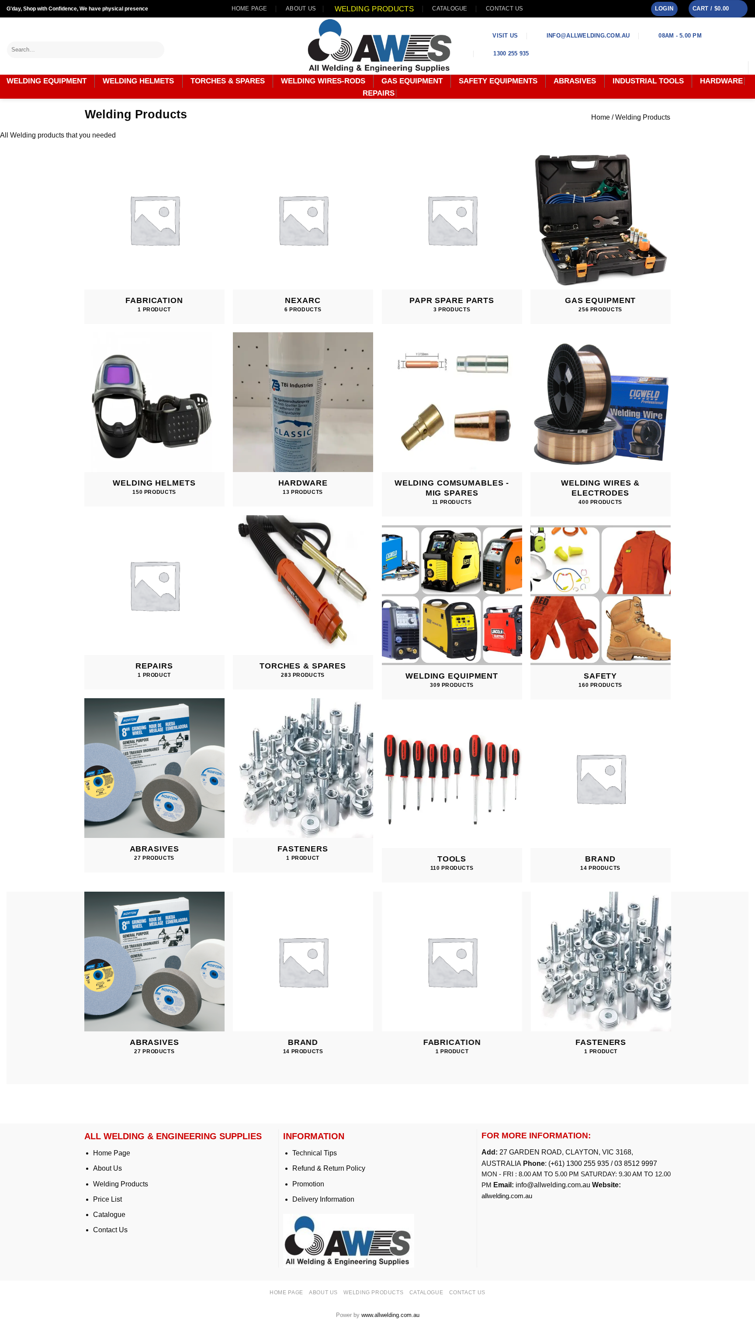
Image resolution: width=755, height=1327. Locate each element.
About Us (107, 1168)
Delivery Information (323, 1199)
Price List (107, 1199)
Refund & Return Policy (328, 1168)
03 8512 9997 (636, 1163)
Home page (249, 8)
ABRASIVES (575, 81)
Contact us (504, 8)
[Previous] (84, 987)
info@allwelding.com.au (553, 1185)
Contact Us (110, 1230)
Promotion (308, 1184)
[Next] (670, 987)
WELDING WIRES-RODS (323, 81)
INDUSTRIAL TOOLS (648, 81)
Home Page (111, 1153)
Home (600, 117)
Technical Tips (314, 1153)
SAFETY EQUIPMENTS (498, 81)
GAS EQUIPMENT (412, 81)
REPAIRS (379, 93)
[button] (664, 9)
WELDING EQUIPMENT (47, 81)
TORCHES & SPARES (227, 81)
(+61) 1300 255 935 (578, 1163)
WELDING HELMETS (138, 81)
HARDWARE (721, 81)
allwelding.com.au (506, 1195)
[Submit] (158, 49)
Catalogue (449, 8)
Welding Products (374, 9)
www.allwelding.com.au (390, 1315)
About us (301, 8)
